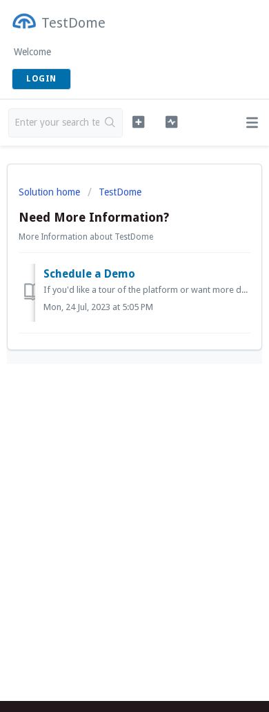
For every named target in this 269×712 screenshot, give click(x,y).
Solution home (51, 192)
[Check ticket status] (171, 121)
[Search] (110, 123)
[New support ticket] (138, 121)
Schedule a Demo (89, 273)
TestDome (120, 192)
